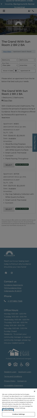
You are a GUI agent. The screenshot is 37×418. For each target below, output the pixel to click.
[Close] (34, 391)
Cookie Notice (8, 410)
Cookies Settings (18, 414)
